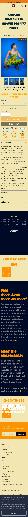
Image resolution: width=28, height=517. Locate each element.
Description (6, 143)
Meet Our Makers (7, 452)
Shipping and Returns (8, 474)
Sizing (3, 197)
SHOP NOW (6, 275)
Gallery (4, 457)
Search (4, 469)
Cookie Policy (15, 506)
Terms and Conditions (8, 471)
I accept (14, 513)
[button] (24, 57)
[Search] (22, 6)
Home (3, 444)
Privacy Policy (6, 477)
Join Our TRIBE (6, 455)
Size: (4, 100)
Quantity (4, 111)
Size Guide (5, 479)
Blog (3, 460)
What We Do (5, 447)
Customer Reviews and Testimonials (12, 484)
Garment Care (6, 482)
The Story (4, 450)
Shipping (5, 202)
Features (5, 193)
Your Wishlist (5, 466)
